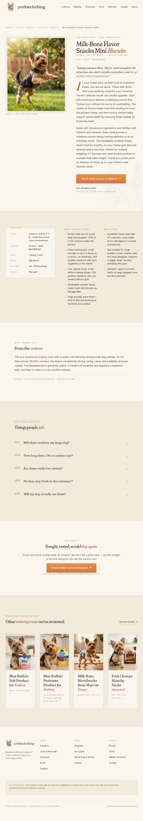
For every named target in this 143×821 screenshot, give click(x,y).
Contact (78, 763)
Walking (77, 7)
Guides (124, 7)
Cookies (113, 763)
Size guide (79, 751)
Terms (112, 751)
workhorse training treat (39, 356)
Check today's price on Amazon (101, 178)
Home (9, 27)
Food (101, 7)
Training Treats (48, 27)
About (134, 7)
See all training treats (86, 188)
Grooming (90, 7)
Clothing (66, 7)
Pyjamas (44, 768)
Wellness (112, 7)
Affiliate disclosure (117, 757)
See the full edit (128, 621)
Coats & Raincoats (48, 751)
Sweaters (44, 746)
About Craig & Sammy (84, 757)
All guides (78, 746)
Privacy (112, 746)
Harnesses (45, 757)
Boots (42, 763)
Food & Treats (25, 27)
